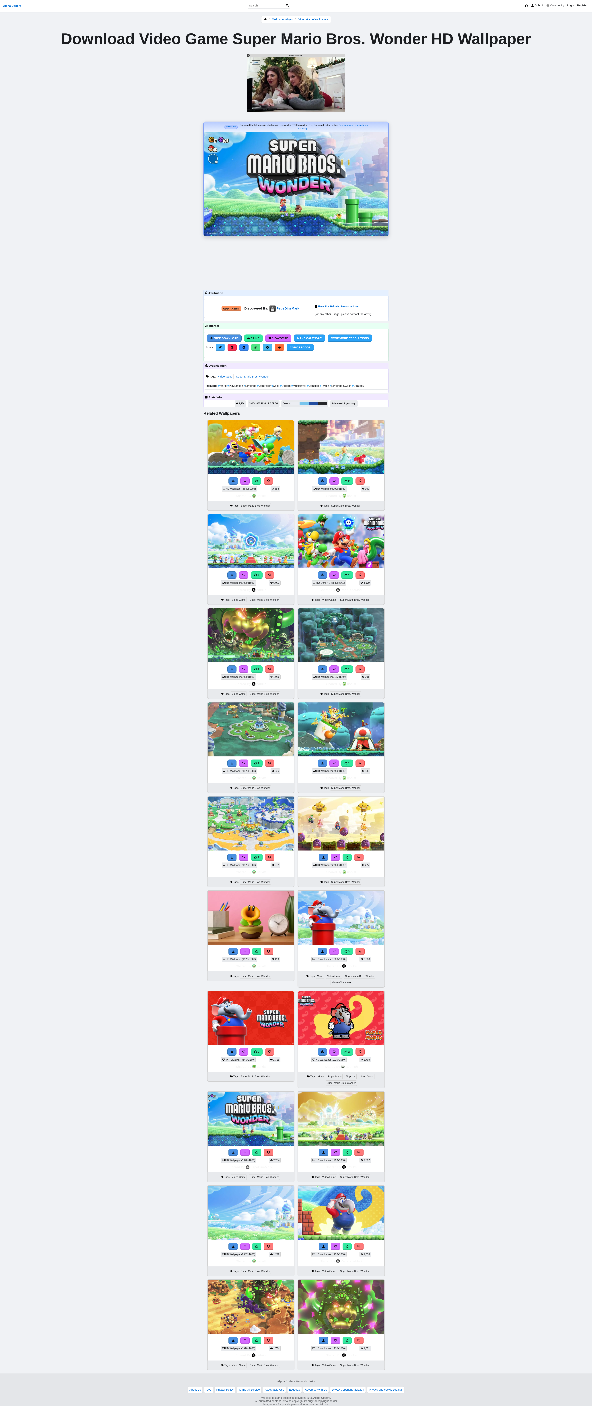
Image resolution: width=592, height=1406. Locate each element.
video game (225, 376)
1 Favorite (279, 338)
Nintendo (250, 385)
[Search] (287, 5)
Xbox (275, 385)
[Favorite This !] (334, 575)
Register (582, 5)
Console (313, 385)
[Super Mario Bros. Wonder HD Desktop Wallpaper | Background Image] (251, 1044)
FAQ (208, 1389)
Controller (264, 385)
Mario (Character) (341, 982)
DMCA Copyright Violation (348, 1389)
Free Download (225, 338)
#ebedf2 (295, 403)
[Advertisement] (296, 262)
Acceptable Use (274, 1389)
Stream (285, 385)
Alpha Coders (12, 5)
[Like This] (256, 1152)
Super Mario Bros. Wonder (252, 376)
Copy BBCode (300, 347)
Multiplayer (299, 385)
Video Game (239, 600)
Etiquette (294, 1389)
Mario (222, 385)
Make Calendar (309, 338)
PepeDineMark (288, 308)
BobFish (352, 1066)
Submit (538, 5)
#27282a (322, 403)
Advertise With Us (316, 1389)
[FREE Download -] (322, 575)
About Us (195, 1389)
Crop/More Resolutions (350, 338)
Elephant (351, 1076)
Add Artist (231, 308)
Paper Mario (334, 1076)
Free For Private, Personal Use (338, 306)
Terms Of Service (249, 1389)
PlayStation (235, 385)
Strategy (358, 385)
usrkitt (261, 496)
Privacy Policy (225, 1389)
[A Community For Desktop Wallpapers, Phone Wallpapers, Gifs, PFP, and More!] (265, 19)
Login (570, 5)
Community (556, 5)
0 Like (254, 338)
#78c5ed (304, 403)
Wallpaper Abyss (282, 19)
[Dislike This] (360, 575)
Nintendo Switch (341, 385)
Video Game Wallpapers (313, 19)
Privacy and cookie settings (386, 1389)
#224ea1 (313, 403)
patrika (261, 590)
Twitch (325, 385)
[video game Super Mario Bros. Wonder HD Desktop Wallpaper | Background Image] (341, 567)
